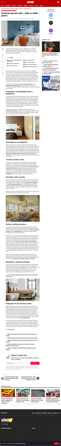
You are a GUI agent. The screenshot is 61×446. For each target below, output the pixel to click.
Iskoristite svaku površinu (29, 60)
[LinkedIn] (7, 424)
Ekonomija (3, 396)
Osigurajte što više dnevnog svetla (31, 66)
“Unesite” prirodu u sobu (13, 65)
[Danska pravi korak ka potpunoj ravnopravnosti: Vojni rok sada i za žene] (51, 46)
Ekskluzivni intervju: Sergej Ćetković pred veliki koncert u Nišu (22, 338)
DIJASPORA (38, 413)
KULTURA (50, 413)
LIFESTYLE (14, 10)
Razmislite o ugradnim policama (31, 64)
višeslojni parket (17, 231)
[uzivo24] (30, 2)
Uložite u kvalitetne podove (30, 62)
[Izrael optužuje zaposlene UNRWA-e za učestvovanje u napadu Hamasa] (23, 393)
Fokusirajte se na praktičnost (13, 63)
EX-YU (7, 396)
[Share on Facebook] (20, 19)
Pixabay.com (11, 329)
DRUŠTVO (11, 395)
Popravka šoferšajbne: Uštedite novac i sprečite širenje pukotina (37, 400)
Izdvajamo (10, 10)
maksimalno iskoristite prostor (13, 85)
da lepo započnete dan (25, 317)
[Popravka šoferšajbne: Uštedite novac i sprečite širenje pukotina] (38, 393)
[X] (51, 24)
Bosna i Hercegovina (5, 395)
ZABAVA (55, 413)
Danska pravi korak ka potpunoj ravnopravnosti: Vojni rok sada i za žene (50, 55)
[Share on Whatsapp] (23, 19)
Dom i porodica (4, 10)
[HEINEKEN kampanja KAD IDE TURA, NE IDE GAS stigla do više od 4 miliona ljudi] (53, 393)
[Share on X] (22, 19)
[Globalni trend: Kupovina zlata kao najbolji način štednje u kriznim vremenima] (8, 393)
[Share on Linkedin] (25, 19)
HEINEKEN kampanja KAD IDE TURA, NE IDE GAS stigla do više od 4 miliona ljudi (53, 400)
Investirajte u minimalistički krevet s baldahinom (14, 61)
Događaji (48, 395)
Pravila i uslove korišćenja (20, 443)
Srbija (47, 396)
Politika (48, 51)
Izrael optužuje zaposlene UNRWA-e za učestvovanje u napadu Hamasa (23, 400)
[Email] (29, 19)
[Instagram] (51, 32)
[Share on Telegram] (27, 19)
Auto (32, 396)
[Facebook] (51, 17)
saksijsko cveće (9, 173)
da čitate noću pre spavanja (14, 184)
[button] (56, 444)
